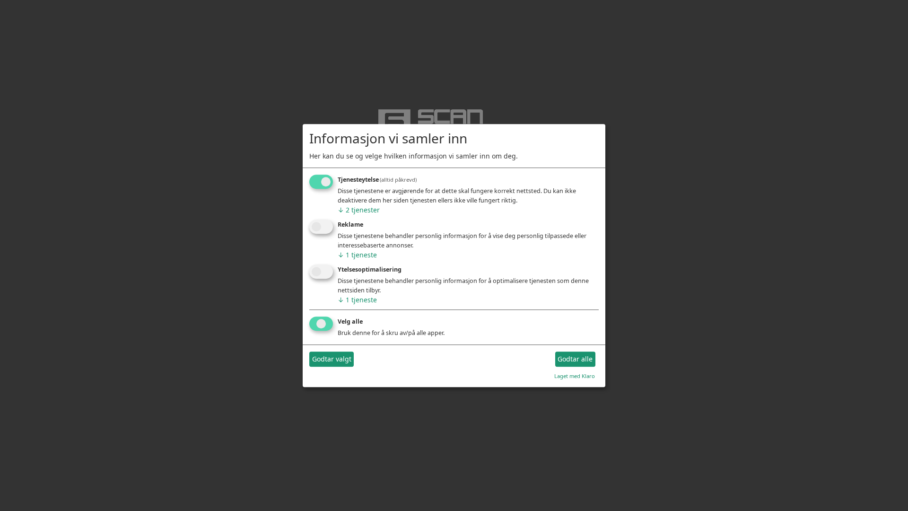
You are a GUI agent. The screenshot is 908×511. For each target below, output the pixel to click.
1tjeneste (357, 254)
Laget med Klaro (574, 375)
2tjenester (359, 210)
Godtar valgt (331, 359)
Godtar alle (575, 359)
